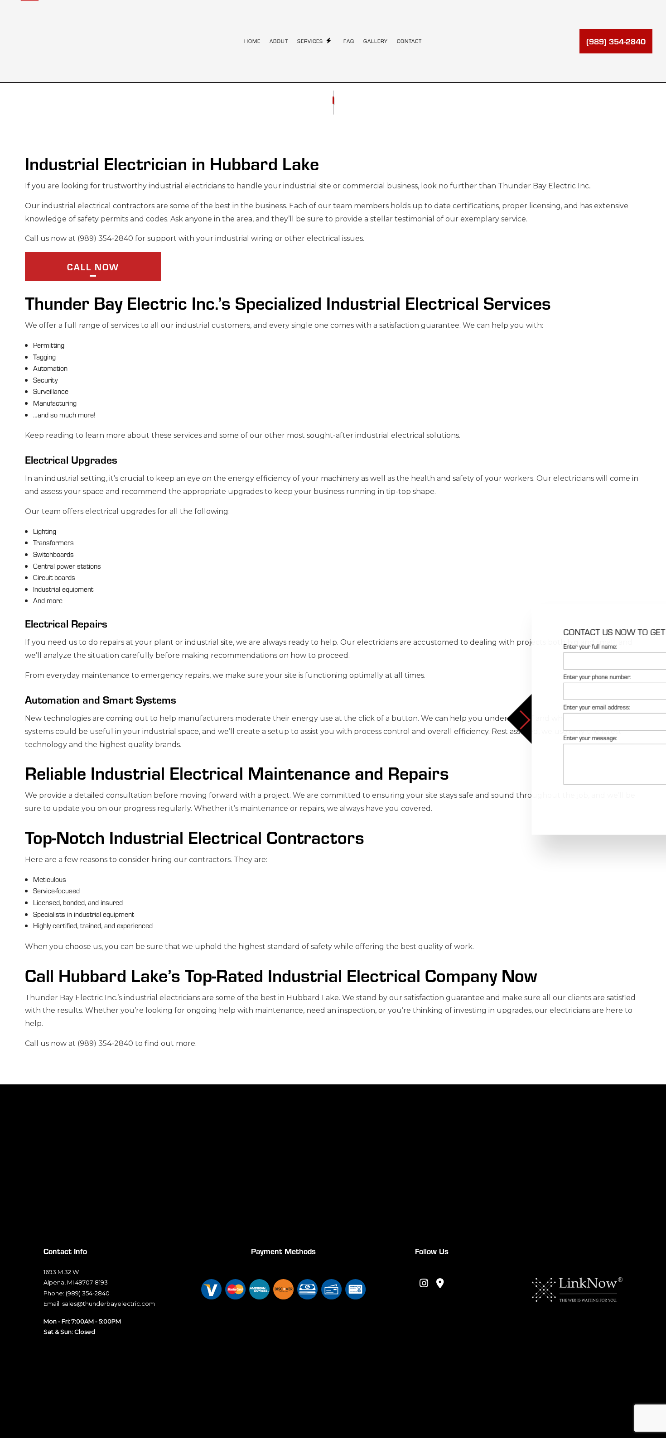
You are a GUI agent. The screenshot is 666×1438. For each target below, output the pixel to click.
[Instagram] (423, 1284)
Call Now (93, 266)
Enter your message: (491, 737)
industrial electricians (187, 186)
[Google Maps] (440, 1284)
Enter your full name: (491, 646)
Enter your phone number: (498, 676)
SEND (617, 800)
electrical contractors (115, 205)
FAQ (348, 40)
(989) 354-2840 (616, 41)
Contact (409, 40)
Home (252, 40)
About (279, 40)
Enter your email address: (497, 707)
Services (310, 40)
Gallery (375, 40)
